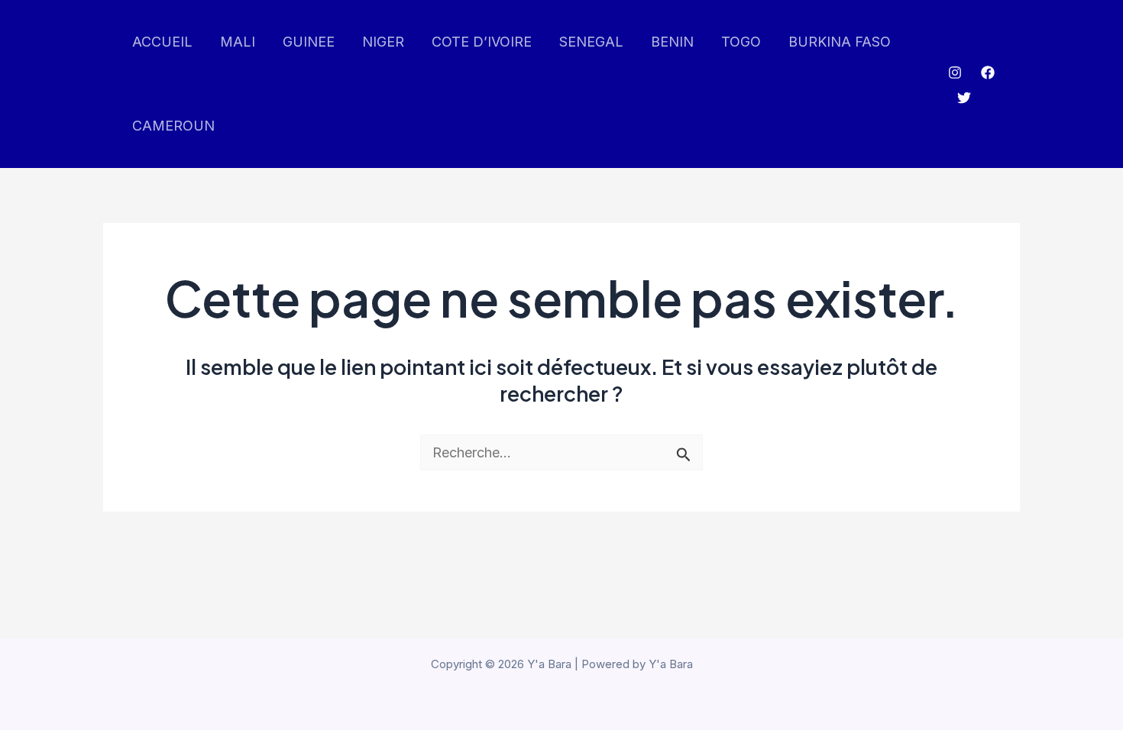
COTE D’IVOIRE (482, 42)
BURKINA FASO (839, 42)
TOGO (741, 42)
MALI (237, 42)
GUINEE (309, 42)
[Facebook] (988, 72)
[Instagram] (955, 72)
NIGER (383, 42)
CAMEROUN (173, 126)
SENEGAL (591, 42)
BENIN (672, 42)
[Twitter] (964, 98)
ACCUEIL (162, 42)
